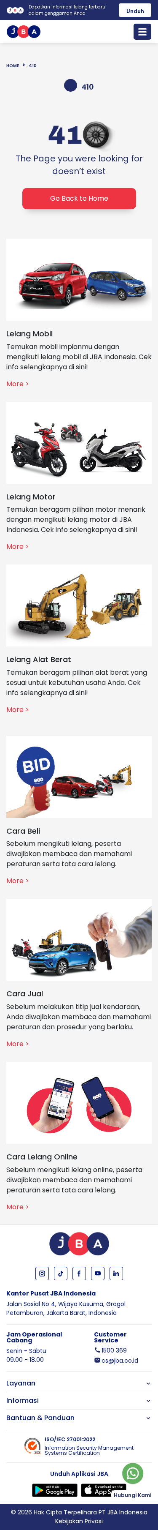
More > (17, 384)
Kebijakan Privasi (79, 1521)
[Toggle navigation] (142, 32)
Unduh (135, 11)
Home (12, 66)
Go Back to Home (79, 198)
